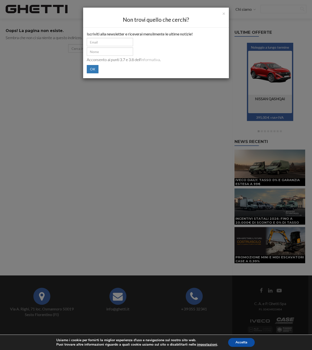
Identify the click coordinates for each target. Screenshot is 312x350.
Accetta (241, 342)
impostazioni (207, 344)
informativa (150, 59)
